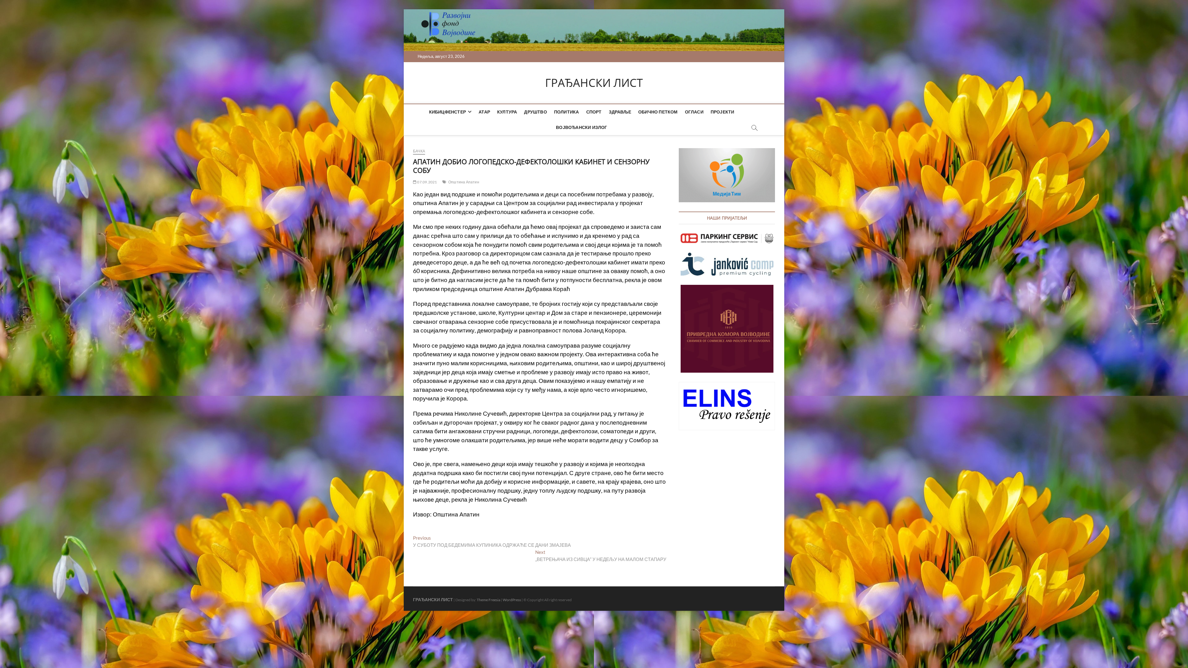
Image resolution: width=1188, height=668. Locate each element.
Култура (507, 111)
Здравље (620, 111)
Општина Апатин (463, 182)
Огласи (694, 111)
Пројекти (722, 111)
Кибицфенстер (447, 111)
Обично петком (658, 111)
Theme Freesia (488, 599)
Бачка (419, 151)
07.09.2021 (426, 182)
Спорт (594, 111)
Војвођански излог (581, 127)
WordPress (512, 599)
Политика (566, 111)
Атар (484, 111)
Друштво (535, 111)
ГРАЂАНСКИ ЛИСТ (594, 83)
